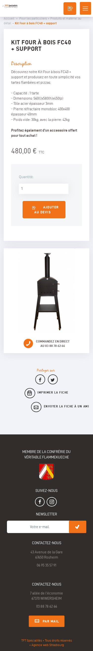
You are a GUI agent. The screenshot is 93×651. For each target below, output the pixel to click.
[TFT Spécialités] (9, 4)
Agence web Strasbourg (47, 645)
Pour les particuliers (33, 18)
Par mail (51, 621)
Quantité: (26, 177)
